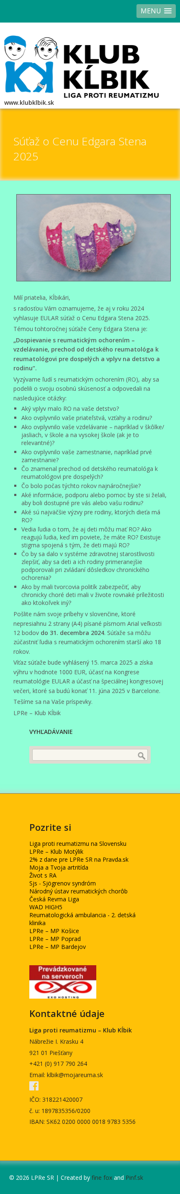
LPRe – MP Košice (54, 931)
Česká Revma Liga (54, 899)
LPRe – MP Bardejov (57, 947)
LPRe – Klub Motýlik (56, 851)
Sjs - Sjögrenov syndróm (62, 883)
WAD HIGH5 (45, 907)
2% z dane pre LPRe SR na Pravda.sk (79, 859)
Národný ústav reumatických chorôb (78, 891)
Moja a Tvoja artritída (58, 867)
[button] (156, 11)
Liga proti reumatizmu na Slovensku (77, 843)
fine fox (102, 1177)
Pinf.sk (134, 1177)
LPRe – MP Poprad (55, 939)
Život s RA (43, 875)
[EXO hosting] (62, 996)
